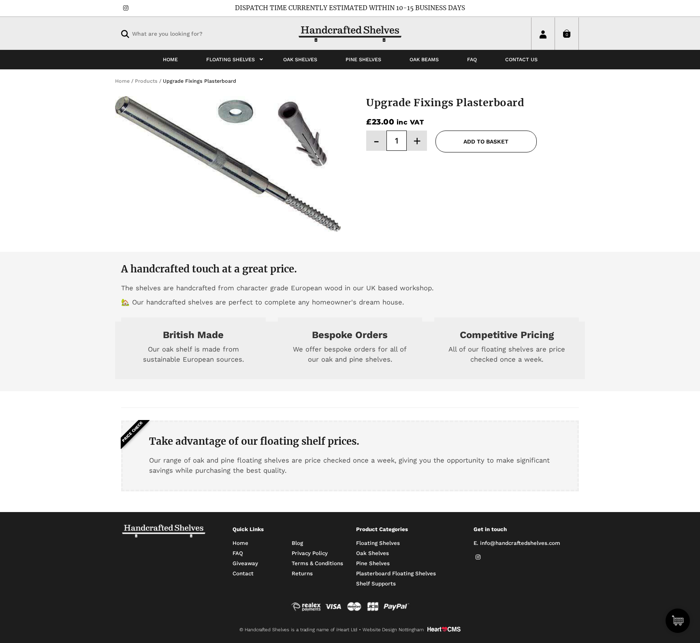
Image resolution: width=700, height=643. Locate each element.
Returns (302, 573)
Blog (297, 543)
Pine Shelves (373, 563)
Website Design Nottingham (393, 629)
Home (240, 543)
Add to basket (485, 141)
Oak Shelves (372, 553)
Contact (243, 573)
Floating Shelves (378, 543)
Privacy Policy (310, 553)
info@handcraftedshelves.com (520, 543)
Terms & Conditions (317, 563)
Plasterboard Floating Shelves (396, 573)
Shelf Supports (376, 584)
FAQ (238, 553)
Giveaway (245, 563)
